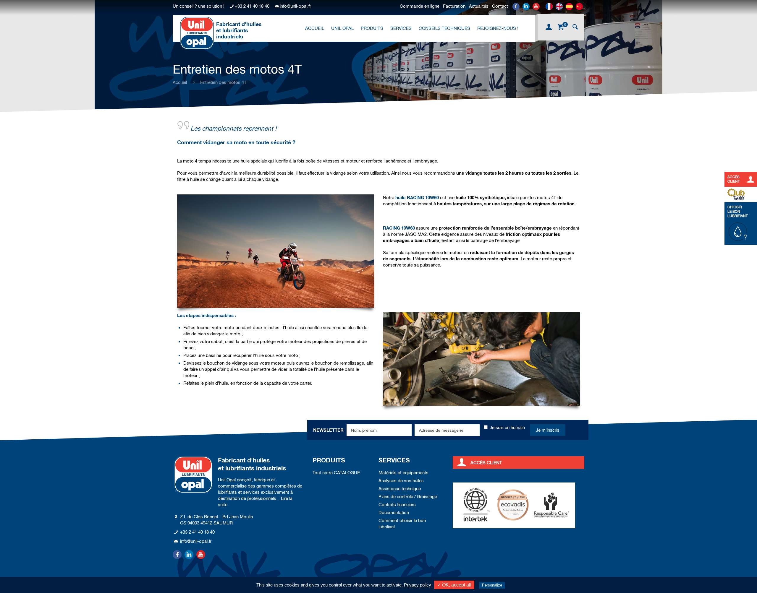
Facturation (454, 6)
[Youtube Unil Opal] (536, 6)
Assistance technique (399, 488)
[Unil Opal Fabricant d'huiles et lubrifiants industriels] (197, 33)
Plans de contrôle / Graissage (407, 496)
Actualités (479, 6)
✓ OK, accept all (454, 584)
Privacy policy (417, 584)
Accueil (180, 82)
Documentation (393, 512)
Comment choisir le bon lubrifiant (402, 523)
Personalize (492, 585)
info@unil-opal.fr (295, 6)
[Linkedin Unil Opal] (526, 6)
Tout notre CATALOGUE (336, 472)
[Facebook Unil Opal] (516, 6)
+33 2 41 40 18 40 (252, 6)
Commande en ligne (419, 6)
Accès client (486, 462)
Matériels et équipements (403, 472)
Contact (500, 6)
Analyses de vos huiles (401, 480)
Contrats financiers (397, 504)
